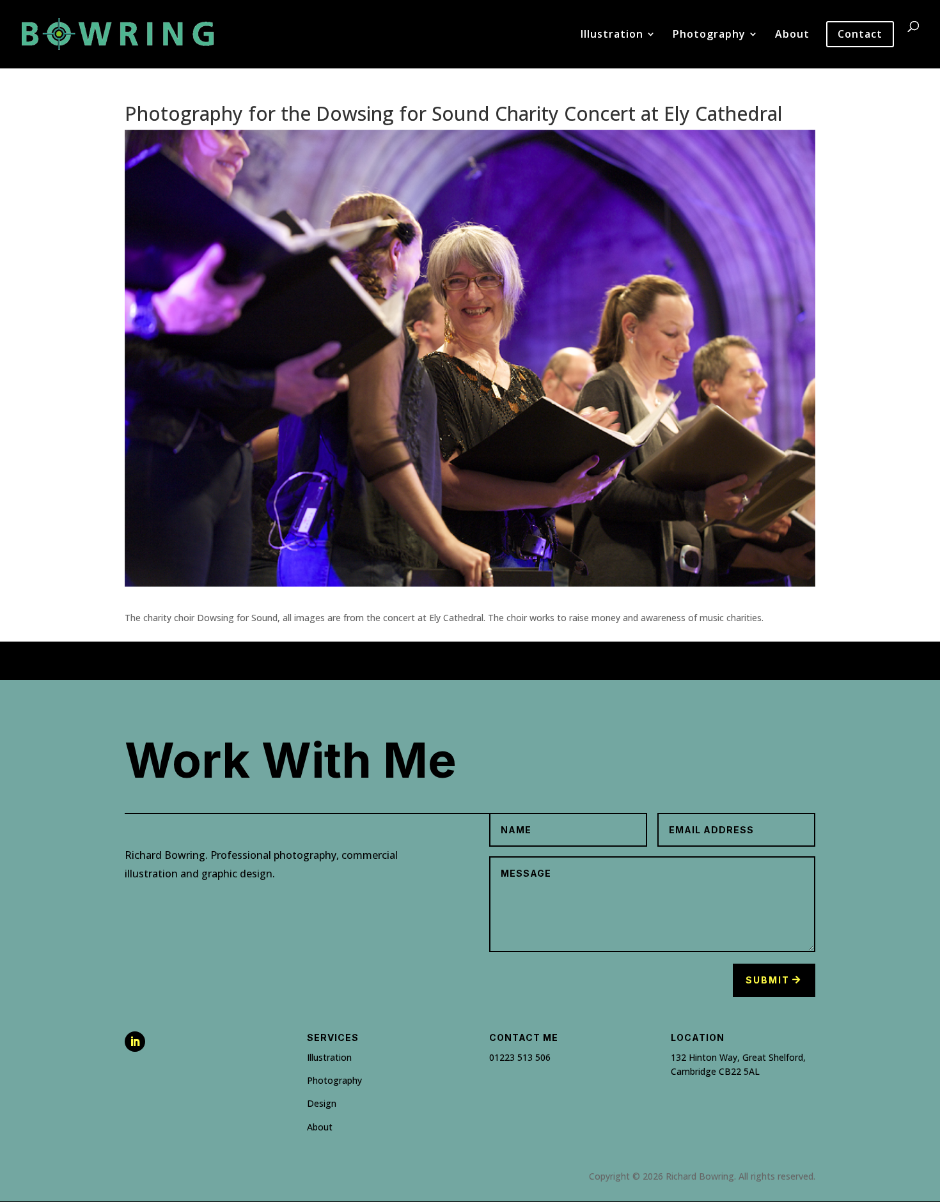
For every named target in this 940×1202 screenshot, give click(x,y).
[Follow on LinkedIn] (135, 1041)
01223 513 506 (520, 1057)
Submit (768, 980)
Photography (709, 35)
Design (321, 1103)
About (792, 35)
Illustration (612, 35)
